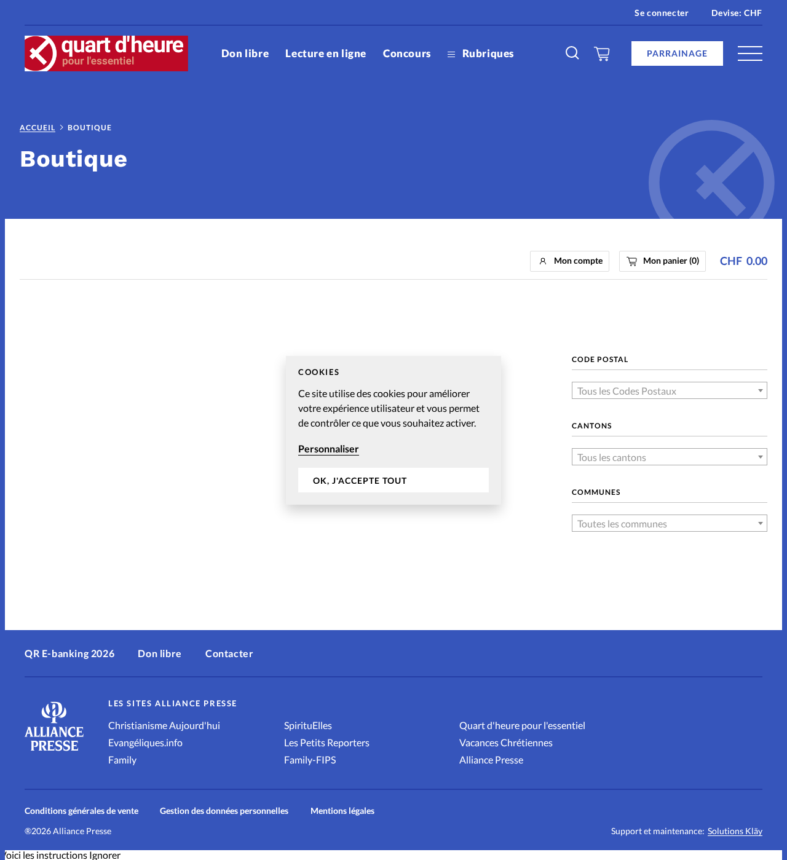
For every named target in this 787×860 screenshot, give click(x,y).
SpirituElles (308, 725)
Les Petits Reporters (327, 742)
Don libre (245, 53)
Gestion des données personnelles (224, 810)
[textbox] (669, 391)
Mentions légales (342, 810)
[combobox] (669, 390)
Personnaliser (328, 448)
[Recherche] (573, 53)
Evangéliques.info (145, 742)
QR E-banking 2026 (69, 653)
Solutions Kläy (735, 831)
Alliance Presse (491, 759)
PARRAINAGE (677, 53)
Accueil (37, 127)
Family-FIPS (310, 759)
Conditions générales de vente (81, 810)
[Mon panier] (602, 53)
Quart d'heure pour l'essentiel (522, 725)
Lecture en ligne (325, 53)
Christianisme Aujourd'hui (164, 725)
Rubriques (487, 53)
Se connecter (662, 12)
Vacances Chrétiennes (506, 742)
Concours (407, 53)
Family (122, 759)
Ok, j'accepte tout (360, 480)
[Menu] (750, 53)
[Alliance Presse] (54, 752)
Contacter (229, 653)
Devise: (736, 12)
